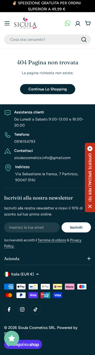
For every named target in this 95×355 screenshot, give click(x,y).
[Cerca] (84, 39)
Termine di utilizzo (52, 240)
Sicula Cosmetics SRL (36, 327)
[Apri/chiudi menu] (7, 23)
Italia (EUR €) (22, 274)
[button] (90, 177)
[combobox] (47, 39)
